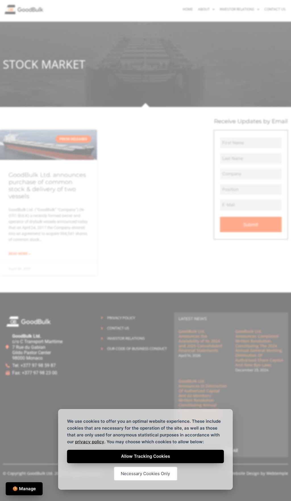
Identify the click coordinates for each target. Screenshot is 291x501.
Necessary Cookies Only (145, 473)
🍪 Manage (24, 488)
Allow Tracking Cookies (145, 456)
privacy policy (89, 441)
